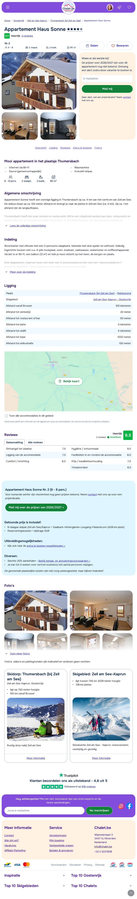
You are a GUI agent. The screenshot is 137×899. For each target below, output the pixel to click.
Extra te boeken (82, 147)
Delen (94, 45)
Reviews (65, 147)
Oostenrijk (19, 20)
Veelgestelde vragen (61, 845)
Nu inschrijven (99, 810)
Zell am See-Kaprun (37, 20)
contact (127, 97)
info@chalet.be (103, 846)
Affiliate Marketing (15, 850)
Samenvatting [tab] (14, 442)
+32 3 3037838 (103, 851)
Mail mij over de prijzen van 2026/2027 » (36, 507)
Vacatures (10, 845)
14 (72, 134)
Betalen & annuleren (61, 850)
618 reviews (89, 786)
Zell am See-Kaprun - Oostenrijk (112, 299)
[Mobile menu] (7, 7)
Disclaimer (75, 864)
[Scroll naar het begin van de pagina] (131, 893)
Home (7, 20)
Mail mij (107, 89)
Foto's (98, 147)
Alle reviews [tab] (35, 442)
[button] (68, 381)
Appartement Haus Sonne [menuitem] (97, 20)
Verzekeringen (57, 835)
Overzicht (40, 147)
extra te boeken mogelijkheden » (46, 546)
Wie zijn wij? (11, 840)
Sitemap (100, 864)
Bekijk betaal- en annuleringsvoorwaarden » (64, 561)
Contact (9, 835)
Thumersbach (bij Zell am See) (65, 20)
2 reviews (27, 36)
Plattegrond (124, 293)
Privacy (88, 864)
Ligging (53, 147)
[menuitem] (9, 20)
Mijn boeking (56, 840)
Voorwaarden (59, 864)
